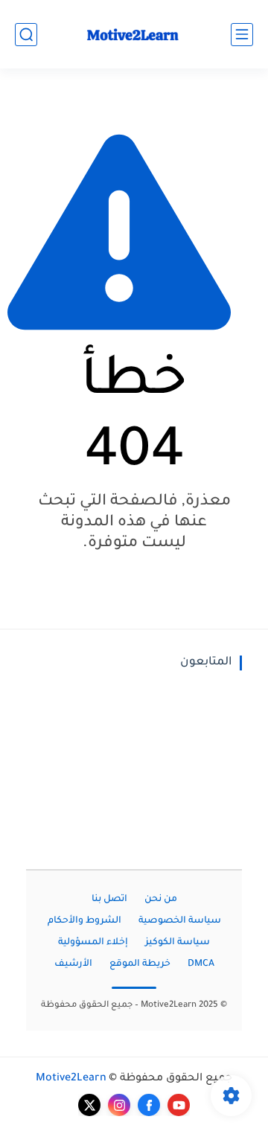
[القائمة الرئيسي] (242, 34)
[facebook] (149, 1105)
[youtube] (179, 1105)
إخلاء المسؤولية (93, 943)
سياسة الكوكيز (177, 943)
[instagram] (119, 1105)
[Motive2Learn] (134, 35)
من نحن (160, 899)
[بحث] (26, 34)
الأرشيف (73, 964)
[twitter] (89, 1105)
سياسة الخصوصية (179, 921)
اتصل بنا (109, 899)
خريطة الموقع (139, 964)
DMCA (201, 964)
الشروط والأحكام (84, 921)
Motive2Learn (71, 1079)
